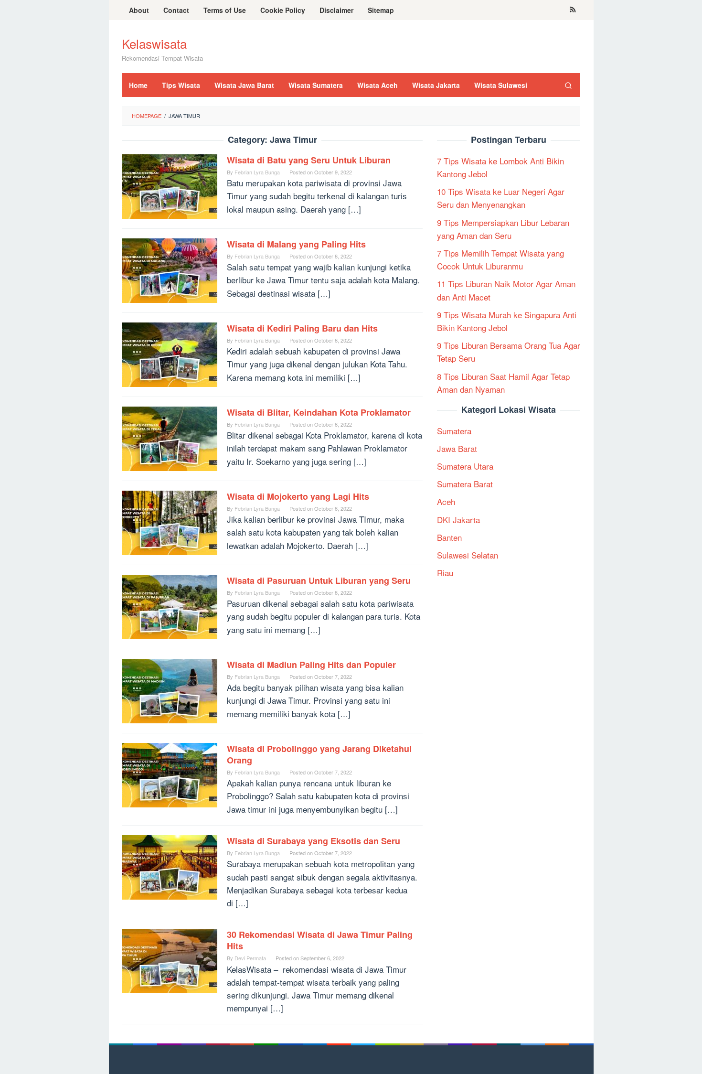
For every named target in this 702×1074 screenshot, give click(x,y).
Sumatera (454, 430)
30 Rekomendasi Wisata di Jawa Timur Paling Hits (320, 940)
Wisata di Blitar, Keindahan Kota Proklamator (319, 412)
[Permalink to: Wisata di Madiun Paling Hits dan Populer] (169, 690)
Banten (449, 537)
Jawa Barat (457, 448)
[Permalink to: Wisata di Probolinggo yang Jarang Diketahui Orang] (169, 774)
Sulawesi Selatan (467, 555)
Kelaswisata (154, 43)
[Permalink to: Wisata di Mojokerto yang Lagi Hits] (169, 521)
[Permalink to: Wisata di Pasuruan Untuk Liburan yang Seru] (169, 606)
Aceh (446, 501)
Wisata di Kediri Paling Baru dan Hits (302, 328)
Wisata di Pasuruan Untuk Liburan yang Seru (319, 580)
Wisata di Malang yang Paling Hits (296, 244)
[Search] (568, 85)
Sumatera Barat (465, 484)
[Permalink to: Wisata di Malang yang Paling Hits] (169, 269)
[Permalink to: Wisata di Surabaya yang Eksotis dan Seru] (169, 866)
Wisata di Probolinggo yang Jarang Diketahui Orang (319, 754)
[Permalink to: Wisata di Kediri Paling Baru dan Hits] (169, 353)
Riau (445, 573)
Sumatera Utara (465, 466)
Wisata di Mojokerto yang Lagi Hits (298, 496)
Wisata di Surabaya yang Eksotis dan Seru (313, 841)
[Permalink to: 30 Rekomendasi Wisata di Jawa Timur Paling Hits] (169, 960)
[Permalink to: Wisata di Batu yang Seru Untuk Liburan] (169, 185)
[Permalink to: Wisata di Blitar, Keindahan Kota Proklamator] (169, 437)
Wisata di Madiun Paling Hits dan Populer (311, 664)
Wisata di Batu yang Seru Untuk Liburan (309, 160)
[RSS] (572, 10)
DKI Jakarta (458, 519)
